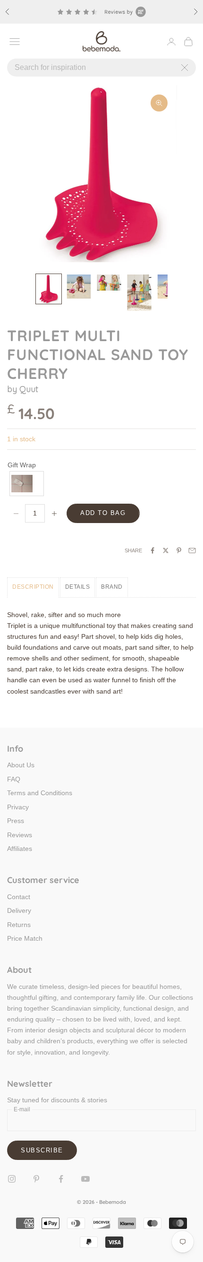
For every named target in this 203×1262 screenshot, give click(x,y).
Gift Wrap (22, 465)
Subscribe (42, 1150)
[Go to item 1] (48, 289)
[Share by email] (192, 550)
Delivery (19, 910)
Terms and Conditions (39, 793)
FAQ (13, 779)
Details (77, 587)
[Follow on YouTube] (85, 1179)
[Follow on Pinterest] (36, 1179)
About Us (20, 765)
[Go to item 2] (79, 286)
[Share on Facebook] (152, 550)
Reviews (19, 835)
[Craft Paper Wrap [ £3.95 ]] (27, 483)
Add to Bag (103, 512)
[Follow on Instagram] (12, 1179)
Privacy (18, 807)
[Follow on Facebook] (61, 1179)
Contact (18, 897)
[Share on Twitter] (165, 550)
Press (15, 820)
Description (33, 587)
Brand (112, 587)
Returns (19, 924)
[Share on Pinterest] (179, 550)
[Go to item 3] (109, 283)
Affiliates (19, 848)
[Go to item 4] (139, 293)
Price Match (24, 938)
